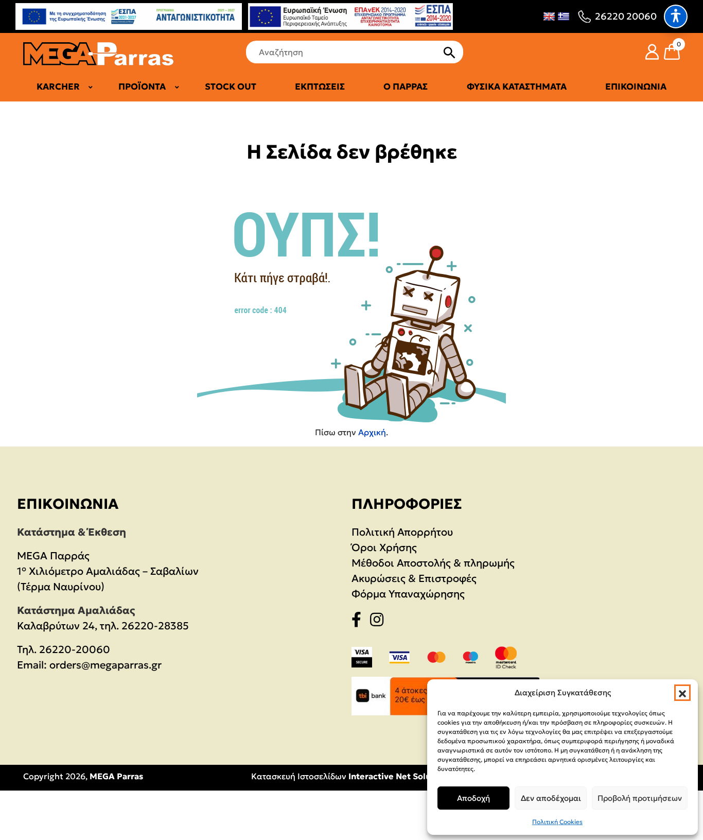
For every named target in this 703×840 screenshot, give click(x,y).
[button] (682, 693)
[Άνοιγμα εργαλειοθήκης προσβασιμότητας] (676, 16)
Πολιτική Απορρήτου (402, 532)
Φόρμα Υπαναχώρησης (408, 594)
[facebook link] (359, 621)
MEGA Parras (116, 776)
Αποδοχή (473, 798)
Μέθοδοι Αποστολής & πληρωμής (433, 563)
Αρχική (372, 432)
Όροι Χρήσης (384, 547)
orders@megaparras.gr (105, 665)
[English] (549, 16)
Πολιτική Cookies (557, 822)
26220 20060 (626, 16)
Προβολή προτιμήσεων (639, 798)
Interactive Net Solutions (399, 776)
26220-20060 (74, 649)
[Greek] (563, 16)
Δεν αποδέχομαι (551, 798)
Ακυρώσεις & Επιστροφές (414, 578)
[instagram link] (380, 621)
